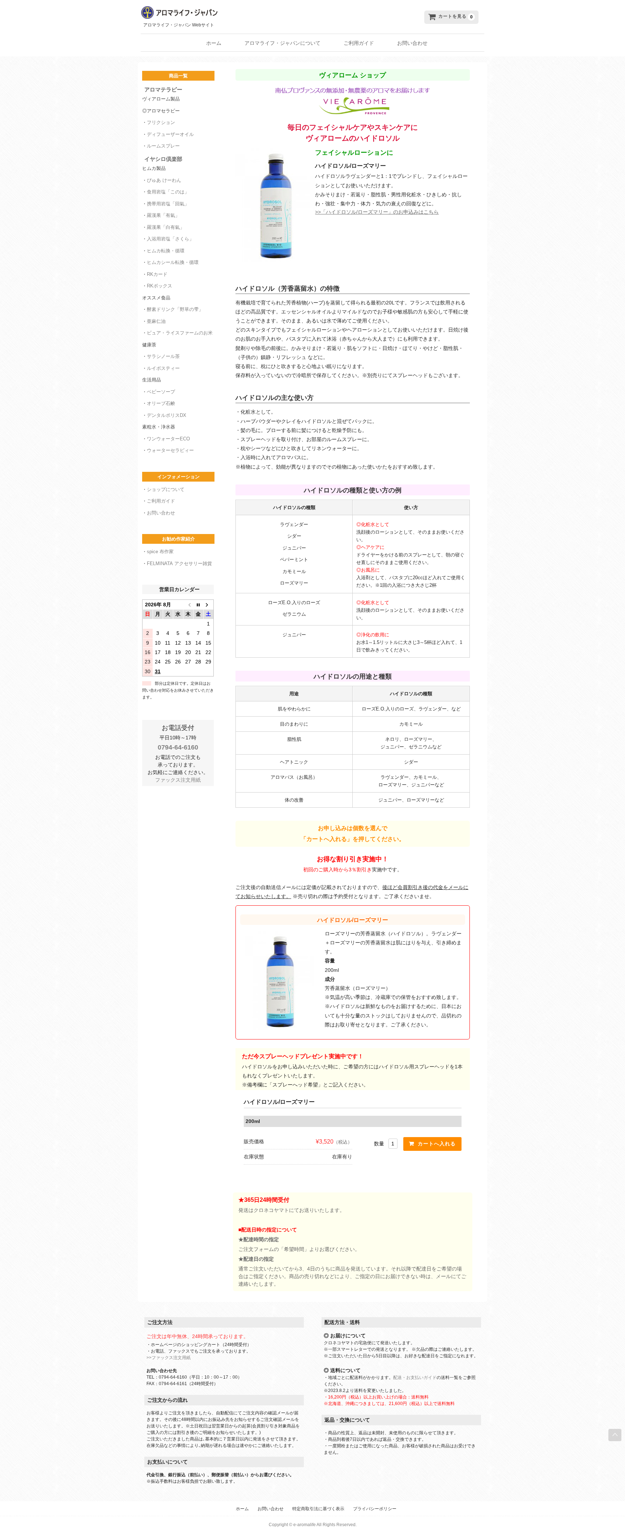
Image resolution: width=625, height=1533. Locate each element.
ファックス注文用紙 (178, 780)
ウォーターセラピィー (170, 450)
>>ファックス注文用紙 (168, 1357)
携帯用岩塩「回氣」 (168, 203)
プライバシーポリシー (374, 1508)
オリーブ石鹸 (161, 403)
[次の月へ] (208, 604)
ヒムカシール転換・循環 (173, 262)
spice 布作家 (160, 551)
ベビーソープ (161, 391)
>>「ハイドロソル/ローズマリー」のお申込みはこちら (377, 212)
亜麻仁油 (156, 321)
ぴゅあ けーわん (164, 180)
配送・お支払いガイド (415, 1377)
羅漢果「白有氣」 (165, 227)
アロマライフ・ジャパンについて (282, 43)
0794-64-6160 (178, 747)
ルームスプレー (163, 146)
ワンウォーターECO (168, 438)
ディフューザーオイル (170, 134)
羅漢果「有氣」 (163, 215)
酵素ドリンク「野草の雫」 (175, 309)
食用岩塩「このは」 (168, 192)
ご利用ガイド (359, 43)
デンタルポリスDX (166, 415)
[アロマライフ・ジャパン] (251, 12)
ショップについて (165, 489)
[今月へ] (198, 604)
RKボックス (159, 286)
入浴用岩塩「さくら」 (170, 239)
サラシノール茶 (163, 356)
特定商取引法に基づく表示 (318, 1508)
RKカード (157, 274)
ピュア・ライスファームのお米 (180, 333)
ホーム (213, 43)
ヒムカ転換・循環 (165, 250)
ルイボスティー (163, 368)
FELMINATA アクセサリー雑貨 (179, 563)
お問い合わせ (412, 43)
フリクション (161, 122)
